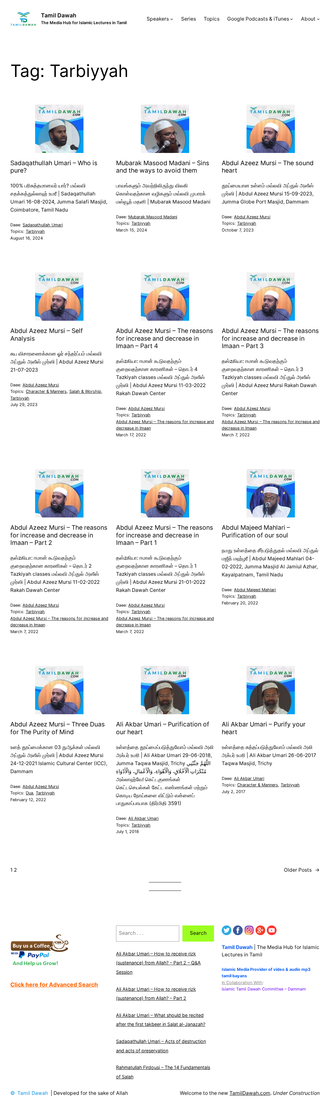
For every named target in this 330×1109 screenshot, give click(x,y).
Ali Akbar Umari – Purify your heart (264, 728)
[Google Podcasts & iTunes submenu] (291, 18)
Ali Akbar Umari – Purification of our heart (162, 728)
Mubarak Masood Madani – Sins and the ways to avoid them (162, 166)
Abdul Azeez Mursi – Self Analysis (46, 334)
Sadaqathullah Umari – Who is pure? (53, 166)
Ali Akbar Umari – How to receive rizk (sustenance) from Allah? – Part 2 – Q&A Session (158, 963)
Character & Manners (46, 391)
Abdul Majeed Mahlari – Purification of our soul (256, 531)
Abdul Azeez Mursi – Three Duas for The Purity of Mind (57, 728)
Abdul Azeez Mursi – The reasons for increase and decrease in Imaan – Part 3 (270, 338)
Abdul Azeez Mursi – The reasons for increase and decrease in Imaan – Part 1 (164, 535)
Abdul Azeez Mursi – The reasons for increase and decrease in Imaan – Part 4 (164, 338)
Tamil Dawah (58, 15)
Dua (29, 793)
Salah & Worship (85, 391)
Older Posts (302, 870)
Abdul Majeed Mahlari (255, 589)
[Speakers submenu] (171, 18)
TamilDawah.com (249, 1093)
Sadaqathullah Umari (43, 225)
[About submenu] (318, 18)
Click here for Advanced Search (54, 984)
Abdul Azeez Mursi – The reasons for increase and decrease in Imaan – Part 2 (58, 535)
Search (198, 933)
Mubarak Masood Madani (152, 216)
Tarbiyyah (35, 231)
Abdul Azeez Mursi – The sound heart (268, 166)
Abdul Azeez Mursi (252, 216)
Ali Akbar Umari (143, 818)
